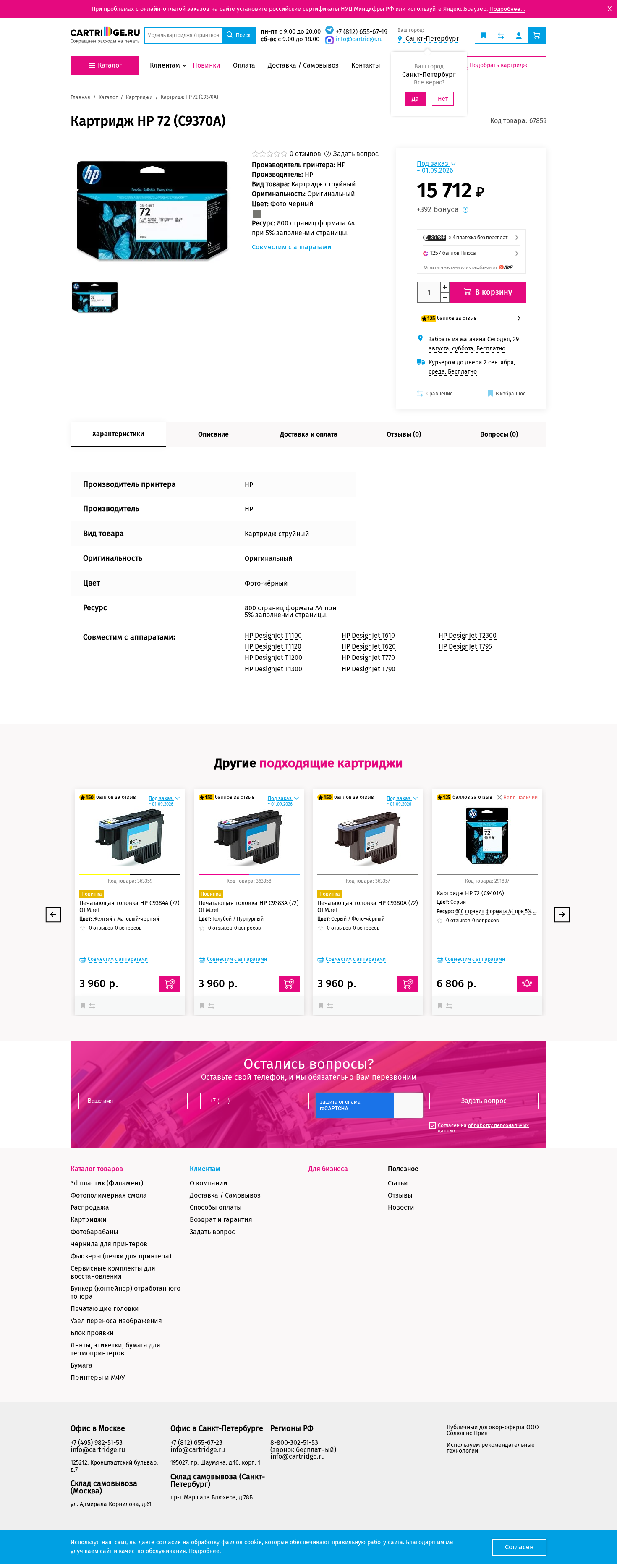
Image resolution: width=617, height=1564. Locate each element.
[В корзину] (169, 984)
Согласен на (483, 1128)
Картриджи (89, 1220)
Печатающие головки (105, 1309)
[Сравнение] (93, 1005)
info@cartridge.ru (359, 39)
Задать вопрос (212, 1232)
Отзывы (400, 1195)
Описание (213, 434)
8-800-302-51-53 (294, 1442)
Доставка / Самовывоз (225, 1195)
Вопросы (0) (499, 434)
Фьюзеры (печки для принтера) (121, 1256)
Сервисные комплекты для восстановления (113, 1272)
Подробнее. (205, 1551)
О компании (208, 1183)
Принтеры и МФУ (98, 1377)
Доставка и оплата (308, 434)
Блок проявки (92, 1333)
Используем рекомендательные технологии (491, 1447)
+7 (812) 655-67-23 (196, 1442)
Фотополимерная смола (109, 1195)
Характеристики (118, 434)
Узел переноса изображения (116, 1321)
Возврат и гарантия (221, 1220)
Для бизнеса (328, 1169)
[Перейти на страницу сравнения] (501, 35)
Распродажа (90, 1207)
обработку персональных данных (483, 1128)
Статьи (398, 1183)
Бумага (81, 1365)
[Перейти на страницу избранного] (483, 35)
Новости (401, 1207)
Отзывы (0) (404, 434)
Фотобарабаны (94, 1232)
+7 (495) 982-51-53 (97, 1442)
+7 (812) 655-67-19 (361, 32)
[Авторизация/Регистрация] (519, 35)
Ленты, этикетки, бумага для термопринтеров (115, 1349)
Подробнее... (507, 8)
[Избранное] (85, 1005)
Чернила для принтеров (109, 1244)
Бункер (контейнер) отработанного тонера (125, 1292)
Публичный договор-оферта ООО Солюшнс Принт (493, 1430)
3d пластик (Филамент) (107, 1183)
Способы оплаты (216, 1207)
